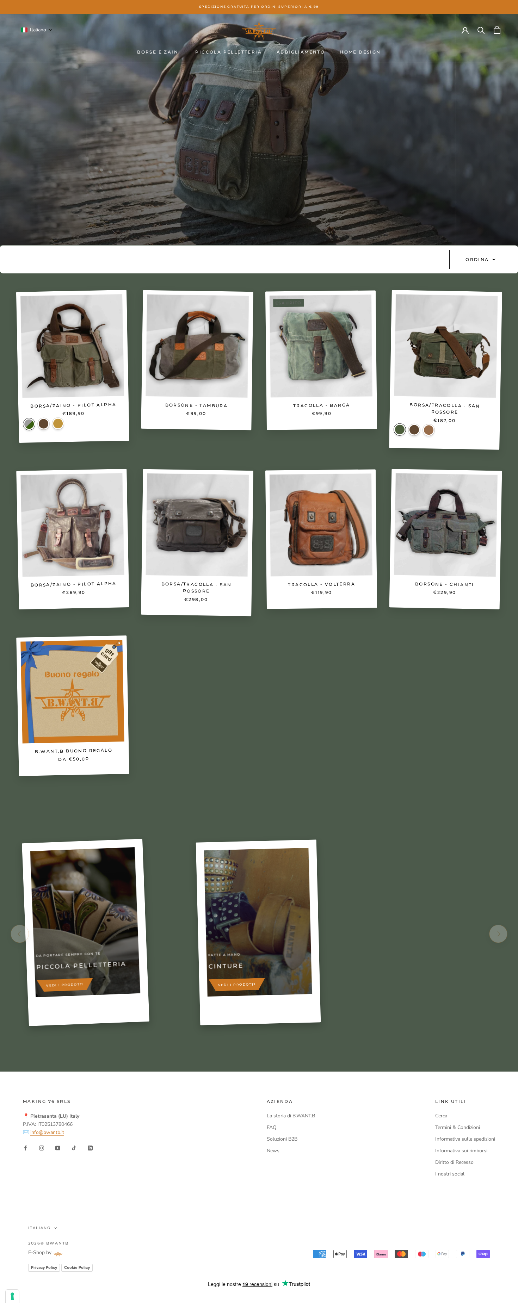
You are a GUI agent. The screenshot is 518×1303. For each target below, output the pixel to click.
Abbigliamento (301, 52)
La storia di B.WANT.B (291, 1115)
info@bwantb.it (47, 1132)
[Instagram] (41, 1147)
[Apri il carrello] (497, 30)
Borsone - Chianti (444, 584)
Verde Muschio (399, 429)
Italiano (39, 1228)
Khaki (428, 430)
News (273, 1150)
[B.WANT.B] (259, 30)
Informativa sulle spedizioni (465, 1139)
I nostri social (449, 1174)
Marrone (43, 424)
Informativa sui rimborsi (461, 1150)
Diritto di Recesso (454, 1162)
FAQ (272, 1127)
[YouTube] (57, 1147)
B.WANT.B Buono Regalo (73, 750)
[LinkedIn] (90, 1147)
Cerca (441, 1115)
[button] (37, 30)
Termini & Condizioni (457, 1127)
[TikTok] (74, 1147)
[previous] (20, 934)
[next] (498, 934)
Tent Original (29, 424)
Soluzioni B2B (282, 1139)
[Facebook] (25, 1147)
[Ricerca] (481, 29)
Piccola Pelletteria (228, 52)
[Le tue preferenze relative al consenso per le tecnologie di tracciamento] (12, 1296)
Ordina (478, 259)
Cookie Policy (77, 1267)
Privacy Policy (44, 1267)
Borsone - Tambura (196, 405)
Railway (58, 423)
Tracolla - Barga (321, 405)
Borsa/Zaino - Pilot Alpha (73, 405)
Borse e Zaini (158, 52)
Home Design (360, 52)
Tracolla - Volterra (321, 584)
